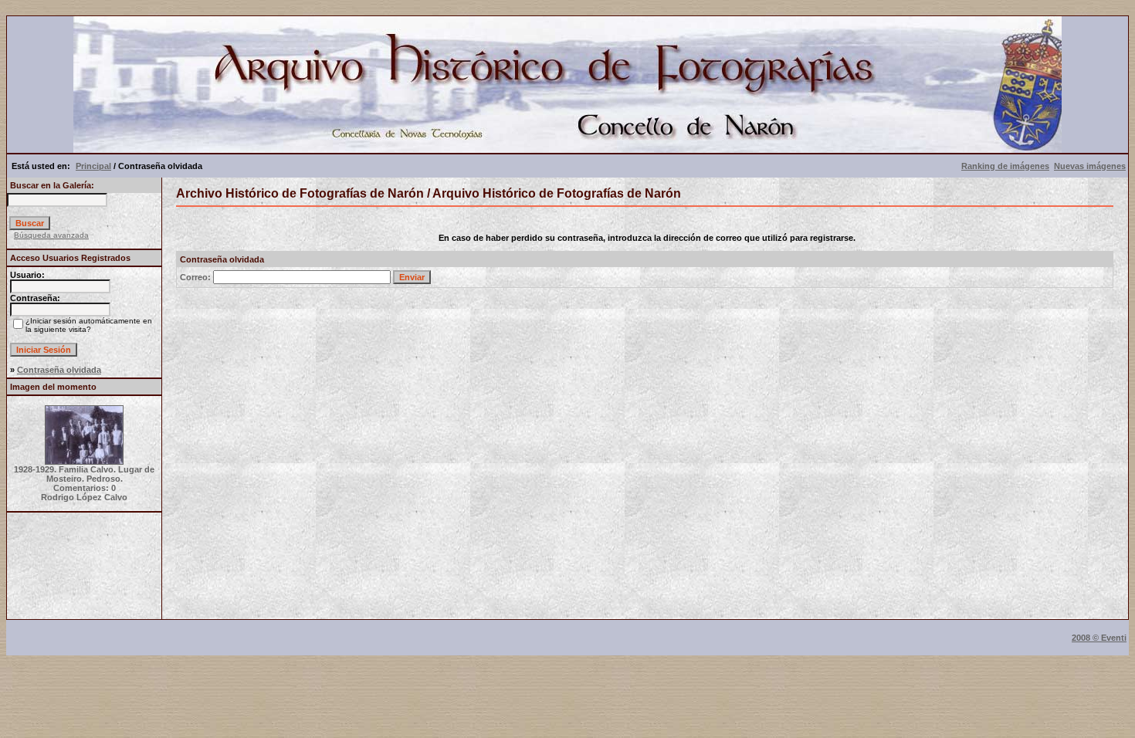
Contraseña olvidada (59, 369)
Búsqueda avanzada (51, 235)
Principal (93, 166)
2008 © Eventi (1099, 637)
